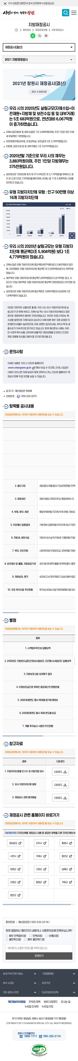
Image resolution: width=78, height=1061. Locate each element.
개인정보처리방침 (17, 1001)
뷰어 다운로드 (51, 1001)
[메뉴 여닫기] (39, 47)
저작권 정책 (34, 1001)
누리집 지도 (47, 1006)
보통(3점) (53, 935)
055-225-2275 (28, 396)
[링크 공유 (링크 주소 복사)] (39, 35)
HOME (16, 30)
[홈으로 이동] (19, 12)
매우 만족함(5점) (17, 935)
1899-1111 (30, 1036)
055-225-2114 (51, 1036)
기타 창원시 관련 (10, 992)
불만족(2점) (15, 939)
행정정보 (27, 30)
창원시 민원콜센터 (26, 1033)
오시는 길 (65, 1001)
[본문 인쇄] (46, 35)
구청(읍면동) (48, 973)
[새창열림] (39, 1050)
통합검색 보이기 (65, 12)
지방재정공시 (58, 30)
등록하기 (39, 955)
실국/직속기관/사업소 (13, 973)
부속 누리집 (8, 983)
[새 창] (72, 235)
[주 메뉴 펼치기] (73, 12)
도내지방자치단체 (50, 992)
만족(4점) (37, 935)
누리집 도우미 (31, 1006)
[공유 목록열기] (32, 35)
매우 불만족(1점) (36, 939)
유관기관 (46, 983)
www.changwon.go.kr (19, 367)
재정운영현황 (41, 30)
